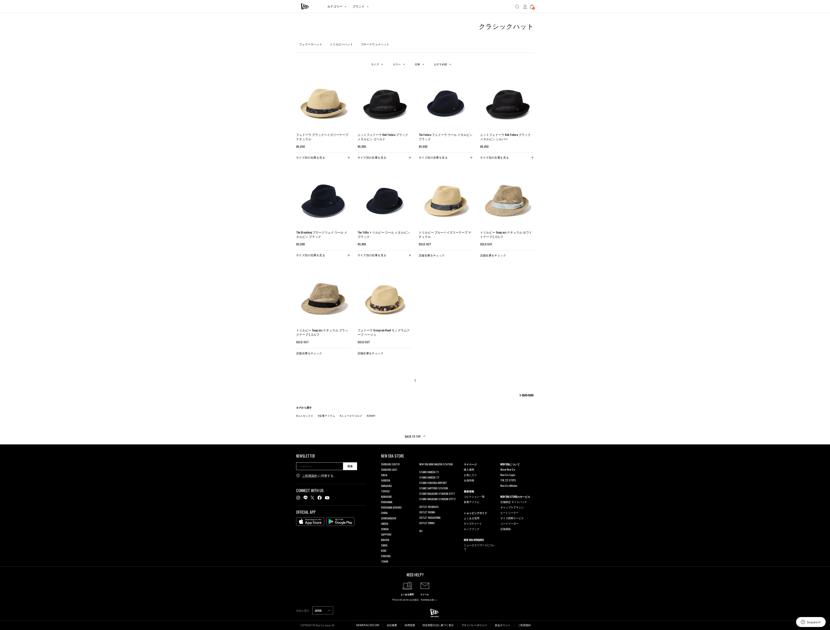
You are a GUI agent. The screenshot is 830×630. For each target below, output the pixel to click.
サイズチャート (473, 523)
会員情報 (469, 480)
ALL (421, 531)
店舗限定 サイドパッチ (513, 502)
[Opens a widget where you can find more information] (811, 622)
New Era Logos (507, 475)
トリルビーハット (341, 44)
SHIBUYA (385, 480)
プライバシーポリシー (474, 625)
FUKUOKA (386, 556)
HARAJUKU (386, 486)
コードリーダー (509, 523)
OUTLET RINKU (427, 523)
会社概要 (392, 625)
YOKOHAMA (386, 502)
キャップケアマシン (512, 507)
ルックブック (471, 529)
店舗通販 (505, 529)
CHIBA (384, 513)
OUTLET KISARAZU (429, 507)
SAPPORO (386, 534)
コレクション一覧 (474, 496)
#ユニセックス (304, 415)
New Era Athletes (508, 485)
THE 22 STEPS (508, 480)
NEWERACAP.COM (367, 625)
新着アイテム (471, 502)
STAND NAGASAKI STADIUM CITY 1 (437, 493)
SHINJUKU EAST (389, 469)
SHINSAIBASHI (388, 518)
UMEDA (384, 523)
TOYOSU (385, 491)
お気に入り (470, 475)
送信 (350, 466)
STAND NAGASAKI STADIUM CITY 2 (437, 499)
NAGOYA (385, 540)
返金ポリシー (502, 625)
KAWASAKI (386, 496)
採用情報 (410, 625)
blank (422, 469)
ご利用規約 (309, 475)
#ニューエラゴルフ (351, 415)
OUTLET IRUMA (427, 512)
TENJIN (384, 561)
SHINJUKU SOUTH (390, 464)
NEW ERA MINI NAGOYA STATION (436, 464)
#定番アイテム (326, 415)
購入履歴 (469, 469)
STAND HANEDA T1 (429, 472)
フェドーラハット (310, 44)
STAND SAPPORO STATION (433, 488)
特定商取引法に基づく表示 (438, 625)
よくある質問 (471, 518)
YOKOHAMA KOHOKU (391, 507)
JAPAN (318, 610)
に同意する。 (319, 475)
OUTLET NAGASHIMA (430, 517)
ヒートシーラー (509, 512)
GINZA (384, 475)
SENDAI (385, 529)
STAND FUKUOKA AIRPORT (433, 483)
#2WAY (371, 415)
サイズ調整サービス (512, 518)
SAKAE (384, 545)
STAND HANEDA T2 (429, 477)
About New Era (507, 469)
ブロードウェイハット (375, 44)
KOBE (383, 550)
